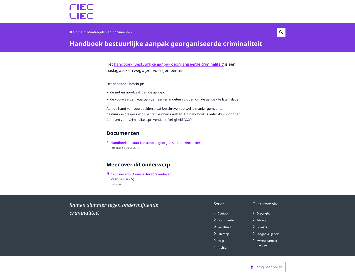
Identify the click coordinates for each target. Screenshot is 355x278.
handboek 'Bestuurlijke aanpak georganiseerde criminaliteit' (169, 64)
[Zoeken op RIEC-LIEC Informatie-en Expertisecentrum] (281, 32)
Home (77, 32)
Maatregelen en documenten (109, 32)
